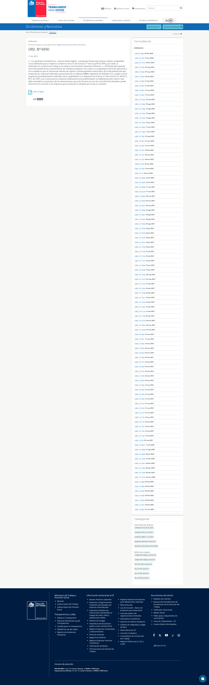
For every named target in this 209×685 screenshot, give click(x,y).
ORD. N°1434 (140, 459)
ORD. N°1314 (140, 284)
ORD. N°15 (139, 173)
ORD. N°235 (139, 408)
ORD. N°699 (139, 491)
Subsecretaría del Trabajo (67, 604)
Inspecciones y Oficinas (63, 671)
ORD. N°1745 (140, 251)
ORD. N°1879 (140, 238)
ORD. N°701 (139, 505)
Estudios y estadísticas (148, 20)
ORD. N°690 (139, 500)
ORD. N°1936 (140, 224)
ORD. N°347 (139, 95)
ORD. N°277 (139, 362)
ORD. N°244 (139, 394)
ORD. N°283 (139, 380)
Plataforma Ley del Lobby (67, 629)
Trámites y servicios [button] (40, 20)
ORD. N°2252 (140, 205)
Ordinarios (52, 32)
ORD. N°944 (139, 334)
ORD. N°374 (139, 58)
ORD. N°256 (139, 390)
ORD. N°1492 (140, 104)
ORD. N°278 (139, 376)
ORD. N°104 (139, 168)
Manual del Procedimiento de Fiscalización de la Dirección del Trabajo (166, 604)
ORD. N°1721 (140, 261)
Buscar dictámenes (172, 27)
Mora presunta (126, 605)
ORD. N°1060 (140, 132)
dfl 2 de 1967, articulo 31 (143, 564)
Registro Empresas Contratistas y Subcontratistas (102, 630)
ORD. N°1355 (140, 113)
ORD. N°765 (139, 67)
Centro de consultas (66, 20)
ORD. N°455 (139, 509)
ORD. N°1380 (140, 109)
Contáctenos (140, 8)
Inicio (27, 32)
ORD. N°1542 (140, 274)
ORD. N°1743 (140, 256)
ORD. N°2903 (140, 182)
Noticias (108, 8)
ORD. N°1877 (140, 242)
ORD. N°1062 (140, 127)
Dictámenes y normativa (93, 20)
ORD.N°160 (139, 164)
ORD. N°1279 (140, 477)
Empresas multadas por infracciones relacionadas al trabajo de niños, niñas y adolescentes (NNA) (100, 614)
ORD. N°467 (139, 141)
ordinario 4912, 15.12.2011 (144, 532)
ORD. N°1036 (140, 330)
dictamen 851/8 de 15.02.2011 (145, 541)
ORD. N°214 (139, 413)
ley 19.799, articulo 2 (142, 573)
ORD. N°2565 (140, 196)
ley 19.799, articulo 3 (142, 578)
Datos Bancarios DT (128, 630)
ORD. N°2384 (140, 449)
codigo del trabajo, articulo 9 (145, 560)
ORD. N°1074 (140, 320)
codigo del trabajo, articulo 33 (145, 555)
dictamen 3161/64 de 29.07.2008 (146, 546)
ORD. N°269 (139, 367)
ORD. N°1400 (140, 468)
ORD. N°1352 (140, 118)
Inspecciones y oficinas (121, 20)
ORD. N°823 (139, 353)
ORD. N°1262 (140, 307)
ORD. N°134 (139, 431)
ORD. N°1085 (140, 325)
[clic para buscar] (181, 8)
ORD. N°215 (139, 403)
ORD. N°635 (139, 76)
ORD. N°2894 (140, 178)
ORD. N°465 (139, 90)
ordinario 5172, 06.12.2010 (144, 528)
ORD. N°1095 (140, 122)
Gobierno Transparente (66, 618)
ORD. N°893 (139, 344)
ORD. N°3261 (140, 445)
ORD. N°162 (139, 155)
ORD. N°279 (139, 150)
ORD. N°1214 (140, 311)
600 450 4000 (59, 669)
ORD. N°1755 (140, 247)
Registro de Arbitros (97, 637)
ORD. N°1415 (140, 279)
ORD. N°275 (139, 371)
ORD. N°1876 (140, 228)
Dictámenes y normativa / (39, 32)
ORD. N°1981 (140, 215)
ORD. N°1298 (140, 293)
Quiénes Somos (122, 8)
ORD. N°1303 (140, 288)
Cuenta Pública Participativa (165, 624)
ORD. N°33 (139, 440)
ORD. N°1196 (140, 316)
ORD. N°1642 (140, 99)
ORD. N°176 (139, 417)
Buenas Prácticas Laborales (100, 599)
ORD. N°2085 (140, 454)
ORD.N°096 (139, 53)
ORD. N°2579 (140, 192)
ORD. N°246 (139, 385)
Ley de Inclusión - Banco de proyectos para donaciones (131, 609)
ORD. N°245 (139, 399)
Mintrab (60, 601)
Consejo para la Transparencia (69, 626)
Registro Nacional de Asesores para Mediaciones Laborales (132, 600)
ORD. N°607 (139, 86)
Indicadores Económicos (130, 619)
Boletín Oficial (159, 613)
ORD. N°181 (139, 426)
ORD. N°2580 (140, 187)
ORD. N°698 (139, 495)
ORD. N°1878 (140, 233)
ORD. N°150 (139, 159)
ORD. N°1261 (140, 297)
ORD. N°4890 (38, 92)
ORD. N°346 (139, 357)
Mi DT (169, 20)
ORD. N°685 (139, 72)
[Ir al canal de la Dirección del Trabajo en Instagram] (178, 635)
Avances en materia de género (132, 622)
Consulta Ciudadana (128, 633)
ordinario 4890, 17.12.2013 (144, 537)
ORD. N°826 (139, 348)
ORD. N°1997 (140, 219)
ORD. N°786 (139, 136)
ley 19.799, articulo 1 (142, 569)
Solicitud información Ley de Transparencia (68, 622)
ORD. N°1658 (140, 270)
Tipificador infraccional (163, 610)
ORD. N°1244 (140, 302)
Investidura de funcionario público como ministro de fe (100, 624)
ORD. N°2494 (140, 201)
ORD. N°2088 (140, 210)
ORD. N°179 (139, 422)
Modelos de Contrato (162, 599)
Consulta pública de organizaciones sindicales (130, 614)
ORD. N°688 (139, 482)
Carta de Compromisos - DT (165, 621)
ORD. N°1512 (140, 63)
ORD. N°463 (139, 146)
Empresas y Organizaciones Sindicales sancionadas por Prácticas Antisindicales (100, 604)
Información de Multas (98, 646)
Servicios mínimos (96, 634)
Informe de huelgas (97, 621)
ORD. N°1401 (140, 463)
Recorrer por (153, 27)
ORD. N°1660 (140, 265)
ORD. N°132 (139, 436)
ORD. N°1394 (140, 473)
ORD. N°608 (139, 81)
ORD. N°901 (139, 339)
